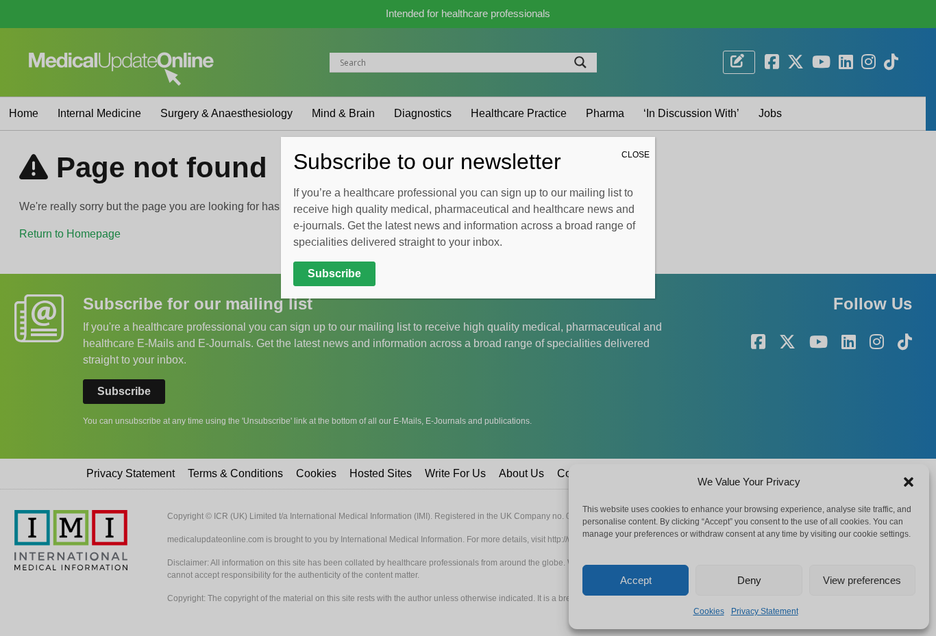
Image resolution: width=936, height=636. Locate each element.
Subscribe (334, 273)
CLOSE (635, 155)
